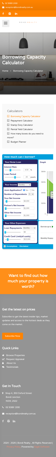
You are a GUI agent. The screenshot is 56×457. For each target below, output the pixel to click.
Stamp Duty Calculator (21, 125)
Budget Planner (18, 142)
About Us (11, 363)
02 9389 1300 (11, 3)
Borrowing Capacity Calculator (25, 116)
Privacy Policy (13, 446)
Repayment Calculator (21, 120)
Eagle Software (42, 446)
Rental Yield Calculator (21, 129)
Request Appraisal (15, 359)
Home (5, 71)
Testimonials (12, 367)
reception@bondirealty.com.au (19, 7)
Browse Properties (15, 355)
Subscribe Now (12, 336)
